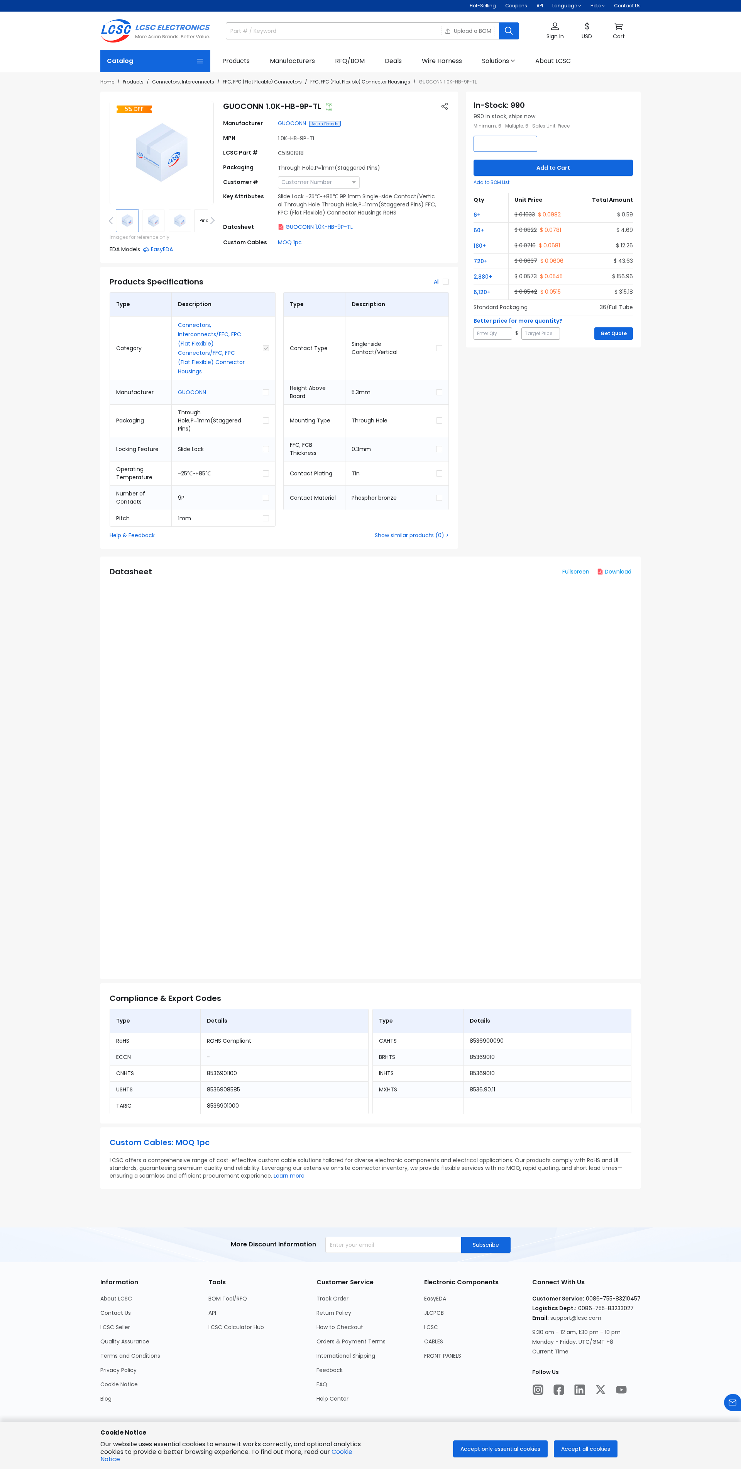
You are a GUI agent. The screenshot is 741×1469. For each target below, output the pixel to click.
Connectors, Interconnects (183, 81)
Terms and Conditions (130, 1356)
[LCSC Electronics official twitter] (600, 1390)
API (539, 5)
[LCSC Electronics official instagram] (538, 1390)
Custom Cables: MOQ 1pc (160, 1142)
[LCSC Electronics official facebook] (559, 1390)
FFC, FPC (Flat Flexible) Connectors (262, 81)
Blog (106, 1399)
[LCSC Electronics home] (155, 31)
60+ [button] (479, 230)
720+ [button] (480, 261)
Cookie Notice (119, 1384)
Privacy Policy (118, 1370)
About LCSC (116, 1298)
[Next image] (211, 220)
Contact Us (627, 5)
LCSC (431, 1327)
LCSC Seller (115, 1327)
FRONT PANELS (442, 1356)
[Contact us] (732, 1402)
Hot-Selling (483, 5)
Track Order (332, 1298)
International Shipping (345, 1356)
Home (107, 81)
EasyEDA (435, 1298)
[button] (555, 31)
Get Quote (614, 333)
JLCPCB (434, 1313)
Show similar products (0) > (412, 535)
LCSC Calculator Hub (236, 1327)
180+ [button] (480, 246)
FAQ (321, 1384)
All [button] (437, 282)
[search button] (509, 30)
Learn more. (290, 1176)
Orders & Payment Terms (351, 1341)
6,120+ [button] (482, 292)
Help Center (332, 1399)
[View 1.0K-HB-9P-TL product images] (162, 153)
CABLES (433, 1341)
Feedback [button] (329, 1370)
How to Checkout (339, 1327)
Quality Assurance (124, 1341)
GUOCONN (292, 123)
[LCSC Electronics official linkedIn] (579, 1390)
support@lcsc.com (575, 1318)
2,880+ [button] (483, 277)
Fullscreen (575, 571)
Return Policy (333, 1313)
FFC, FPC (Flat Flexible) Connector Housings (360, 81)
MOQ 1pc (290, 242)
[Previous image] (112, 220)
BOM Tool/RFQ (227, 1298)
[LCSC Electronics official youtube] (621, 1390)
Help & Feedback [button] (132, 535)
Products (133, 81)
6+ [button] (477, 215)
